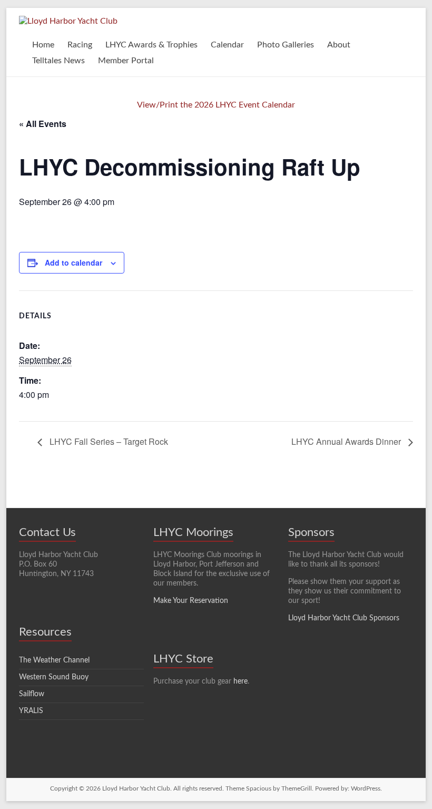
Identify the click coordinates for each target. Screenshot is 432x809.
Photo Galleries (285, 45)
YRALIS (31, 711)
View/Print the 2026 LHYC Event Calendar (216, 105)
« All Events (42, 124)
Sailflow (31, 694)
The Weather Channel (54, 660)
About (338, 45)
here (240, 681)
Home (43, 45)
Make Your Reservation (190, 601)
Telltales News (58, 60)
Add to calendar (73, 262)
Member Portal (126, 60)
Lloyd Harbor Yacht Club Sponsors (343, 618)
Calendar (227, 45)
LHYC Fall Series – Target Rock (107, 441)
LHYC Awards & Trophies (151, 45)
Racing (79, 45)
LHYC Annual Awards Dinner (347, 441)
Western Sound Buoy (54, 677)
